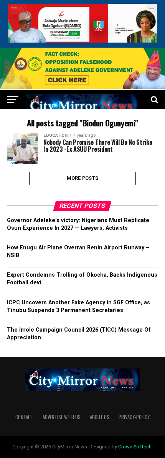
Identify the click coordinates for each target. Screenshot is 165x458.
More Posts (83, 178)
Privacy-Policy (134, 417)
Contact (24, 417)
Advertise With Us (62, 417)
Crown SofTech (135, 447)
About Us (99, 417)
